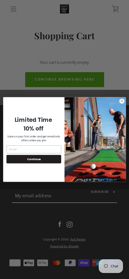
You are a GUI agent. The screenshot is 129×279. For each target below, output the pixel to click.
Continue (34, 159)
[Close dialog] (121, 101)
